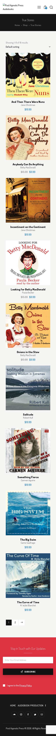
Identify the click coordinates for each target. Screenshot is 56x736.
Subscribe (30, 671)
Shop (25, 25)
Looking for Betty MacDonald (28, 289)
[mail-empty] (42, 714)
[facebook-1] (28, 714)
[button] (39, 7)
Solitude (28, 414)
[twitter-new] (35, 714)
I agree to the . (19, 685)
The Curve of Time (28, 602)
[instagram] (21, 714)
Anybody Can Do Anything (28, 164)
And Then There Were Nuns (28, 102)
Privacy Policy (25, 685)
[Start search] (51, 7)
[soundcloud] (14, 714)
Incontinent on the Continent (28, 227)
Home (17, 25)
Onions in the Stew (28, 352)
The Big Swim (28, 539)
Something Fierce (28, 477)
